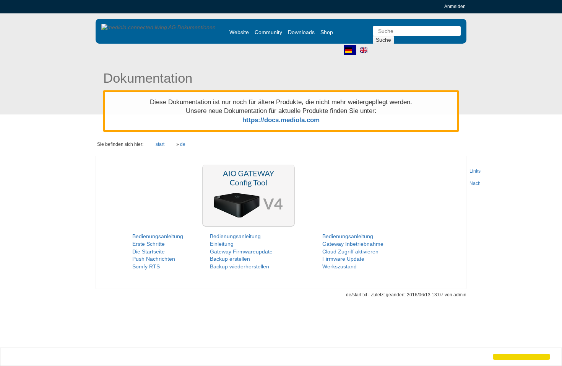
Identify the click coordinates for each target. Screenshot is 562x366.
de (182, 144)
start (160, 144)
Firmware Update (343, 259)
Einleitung (222, 244)
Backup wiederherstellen (239, 266)
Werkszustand (339, 266)
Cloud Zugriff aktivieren (350, 251)
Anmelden (455, 6)
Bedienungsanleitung (157, 236)
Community (268, 32)
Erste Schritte (148, 244)
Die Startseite (148, 251)
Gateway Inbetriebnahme (352, 244)
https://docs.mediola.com (281, 120)
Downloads (301, 32)
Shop (326, 32)
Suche (383, 40)
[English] (365, 50)
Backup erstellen (230, 259)
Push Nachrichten (153, 259)
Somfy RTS (146, 266)
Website (239, 32)
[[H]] (158, 27)
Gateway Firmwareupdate (241, 251)
